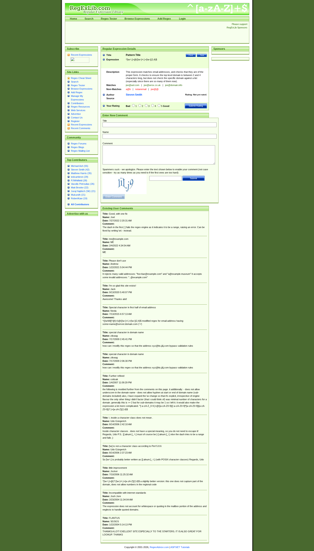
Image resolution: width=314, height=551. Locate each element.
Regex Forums (79, 143)
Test (202, 55)
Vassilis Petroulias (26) (82, 184)
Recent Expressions (81, 55)
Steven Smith (134, 94)
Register (75, 121)
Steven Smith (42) (80, 169)
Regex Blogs (77, 147)
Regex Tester (109, 18)
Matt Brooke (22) (79, 187)
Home (73, 18)
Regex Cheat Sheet (81, 78)
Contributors (77, 103)
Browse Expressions (137, 18)
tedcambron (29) (79, 177)
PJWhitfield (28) (79, 180)
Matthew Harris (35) (81, 173)
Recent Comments (80, 128)
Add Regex (164, 18)
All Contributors (80, 204)
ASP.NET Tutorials (180, 547)
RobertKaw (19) (79, 198)
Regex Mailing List (80, 151)
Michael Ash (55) (79, 166)
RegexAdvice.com (159, 547)
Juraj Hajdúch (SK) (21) (83, 191)
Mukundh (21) (78, 194)
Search (89, 18)
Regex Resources (80, 106)
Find (191, 55)
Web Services (78, 110)
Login (182, 18)
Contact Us (77, 117)
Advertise (76, 114)
